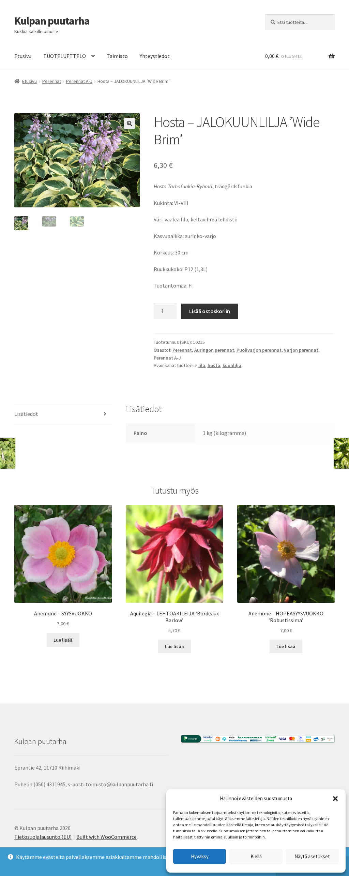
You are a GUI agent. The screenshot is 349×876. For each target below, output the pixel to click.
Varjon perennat (301, 350)
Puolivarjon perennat (259, 350)
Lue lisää (63, 640)
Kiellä (256, 856)
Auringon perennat (214, 350)
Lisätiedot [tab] (26, 413)
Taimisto (117, 56)
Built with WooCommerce (106, 836)
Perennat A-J (79, 81)
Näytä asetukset (312, 856)
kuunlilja (232, 365)
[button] (335, 798)
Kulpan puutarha (52, 21)
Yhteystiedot (155, 56)
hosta (214, 365)
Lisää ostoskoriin (209, 311)
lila (201, 365)
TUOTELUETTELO (64, 56)
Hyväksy (200, 856)
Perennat (51, 81)
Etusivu (22, 56)
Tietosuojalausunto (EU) (43, 836)
